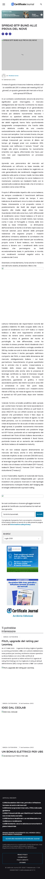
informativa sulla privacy (20, 524)
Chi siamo (22, 862)
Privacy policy (23, 855)
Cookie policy (22, 857)
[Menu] (4, 4)
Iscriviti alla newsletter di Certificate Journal (22, 839)
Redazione (14, 76)
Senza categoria (10, 637)
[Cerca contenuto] (41, 4)
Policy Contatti (22, 860)
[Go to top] (40, 872)
